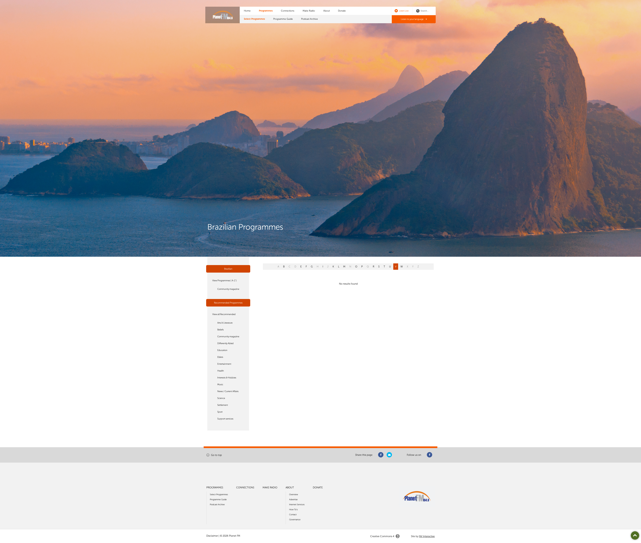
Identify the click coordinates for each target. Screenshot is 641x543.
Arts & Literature (225, 323)
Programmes (266, 10)
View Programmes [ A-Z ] (224, 280)
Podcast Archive (309, 19)
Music (220, 384)
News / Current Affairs (228, 391)
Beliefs (220, 329)
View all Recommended (224, 314)
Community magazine (228, 289)
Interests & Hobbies (226, 377)
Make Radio (309, 10)
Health (220, 371)
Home (247, 10)
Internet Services (296, 504)
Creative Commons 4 (382, 536)
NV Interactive (427, 536)
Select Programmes (254, 19)
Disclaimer (212, 535)
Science (221, 398)
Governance (294, 519)
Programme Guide (283, 19)
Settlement (222, 405)
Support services (225, 418)
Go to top (216, 455)
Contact (293, 514)
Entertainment (224, 364)
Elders (220, 357)
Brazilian (228, 269)
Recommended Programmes (228, 302)
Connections (287, 10)
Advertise (293, 499)
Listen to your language (412, 19)
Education (222, 350)
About (326, 10)
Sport (220, 412)
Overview (293, 494)
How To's (293, 509)
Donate (342, 10)
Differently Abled (225, 343)
